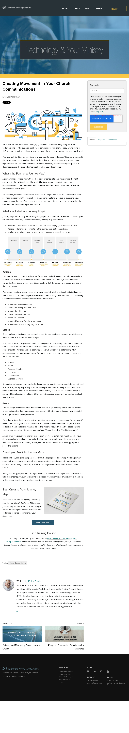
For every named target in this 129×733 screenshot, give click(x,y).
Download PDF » (43, 523)
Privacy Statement (18, 677)
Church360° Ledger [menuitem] (66, 677)
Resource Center (115, 8)
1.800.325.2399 (112, 680)
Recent (92, 139)
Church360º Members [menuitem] (66, 672)
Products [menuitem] (63, 8)
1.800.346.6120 (92, 680)
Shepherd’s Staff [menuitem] (64, 679)
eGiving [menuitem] (61, 682)
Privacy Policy (98, 111)
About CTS (6, 677)
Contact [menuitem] (98, 8)
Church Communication (17, 563)
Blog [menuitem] (87, 8)
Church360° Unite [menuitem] (65, 674)
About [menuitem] (77, 8)
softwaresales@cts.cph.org (116, 683)
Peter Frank (34, 581)
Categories (112, 139)
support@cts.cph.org (94, 683)
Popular (101, 139)
